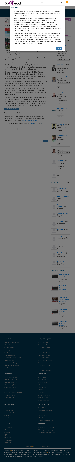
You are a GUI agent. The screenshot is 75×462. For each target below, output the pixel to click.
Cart (65, 2)
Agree (59, 48)
